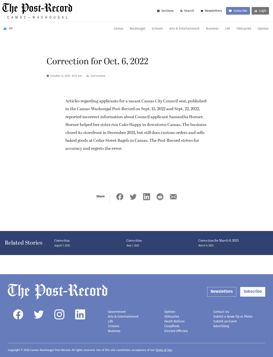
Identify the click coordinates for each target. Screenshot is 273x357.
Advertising (221, 326)
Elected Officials (176, 331)
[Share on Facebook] (119, 196)
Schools (157, 28)
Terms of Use (163, 350)
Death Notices (174, 321)
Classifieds (171, 326)
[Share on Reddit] (159, 196)
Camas (118, 28)
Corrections (98, 76)
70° (11, 28)
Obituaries (243, 28)
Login (262, 11)
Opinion (263, 28)
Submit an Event (225, 321)
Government (117, 312)
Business (212, 28)
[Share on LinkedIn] (146, 196)
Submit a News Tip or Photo (232, 316)
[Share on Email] (173, 196)
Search (189, 11)
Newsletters (213, 11)
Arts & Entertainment (184, 28)
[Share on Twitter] (133, 196)
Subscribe (240, 11)
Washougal (137, 28)
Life (227, 28)
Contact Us (221, 312)
